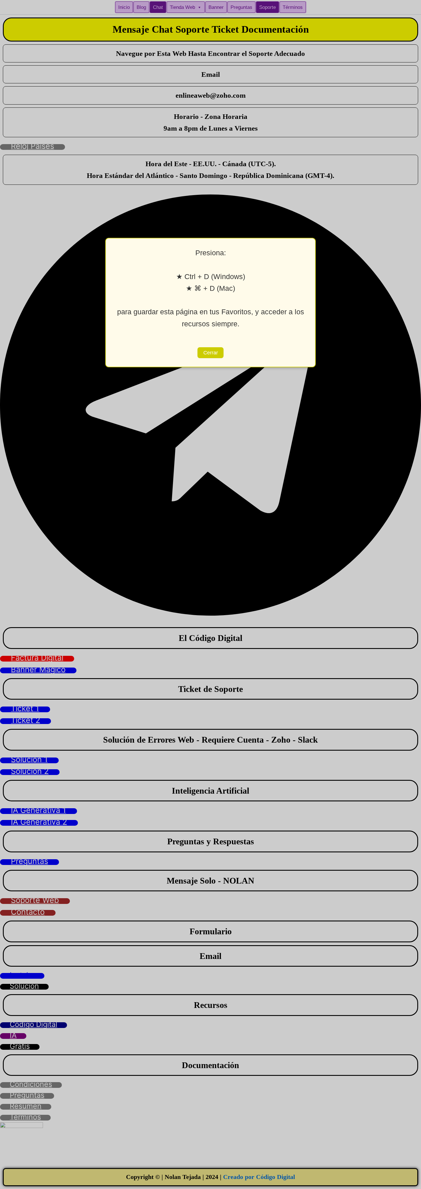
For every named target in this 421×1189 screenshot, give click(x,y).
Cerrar (210, 353)
